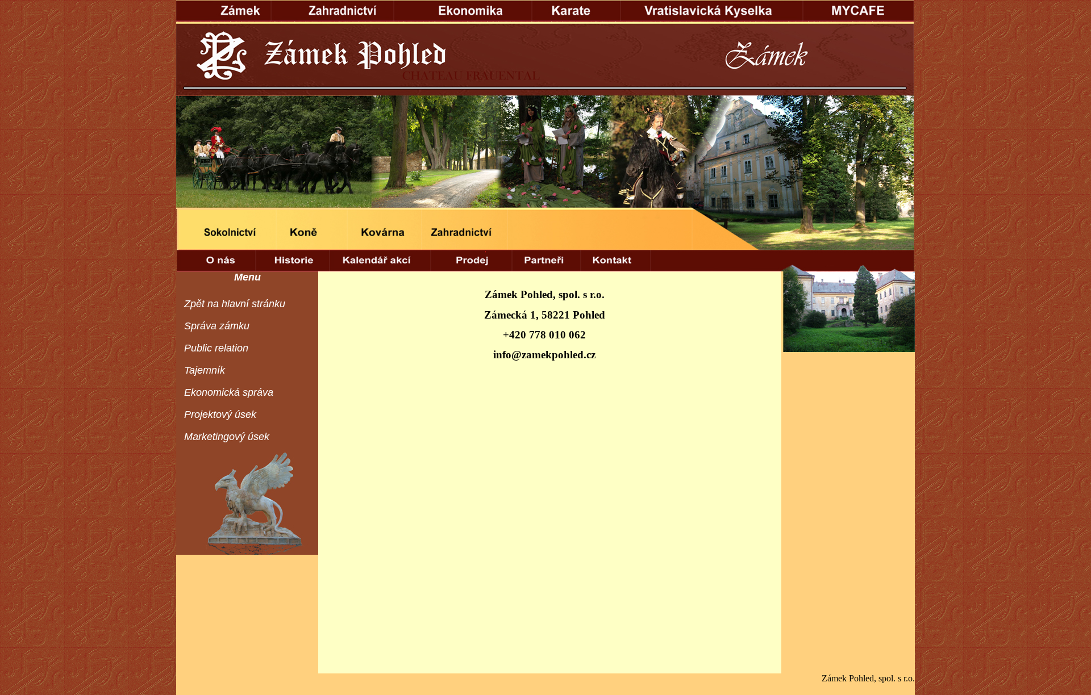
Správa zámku (216, 326)
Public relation (216, 348)
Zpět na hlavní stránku (234, 303)
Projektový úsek (220, 414)
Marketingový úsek (226, 436)
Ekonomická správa (228, 392)
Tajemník (204, 370)
